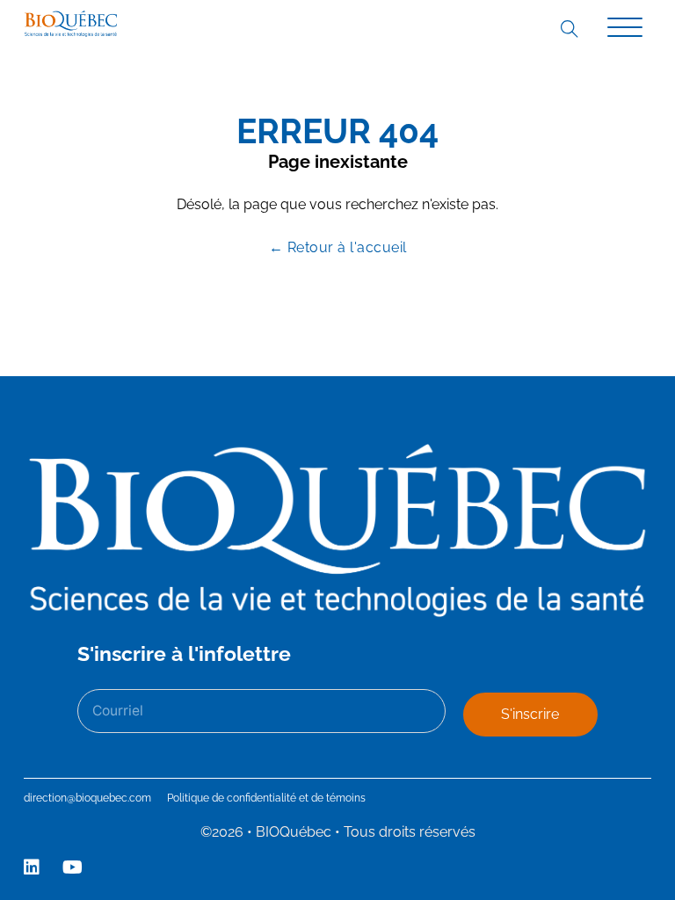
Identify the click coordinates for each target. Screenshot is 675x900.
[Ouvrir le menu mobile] (625, 28)
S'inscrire (530, 714)
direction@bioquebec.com (87, 798)
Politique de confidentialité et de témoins (266, 798)
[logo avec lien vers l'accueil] (71, 24)
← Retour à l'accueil (338, 247)
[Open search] (568, 28)
